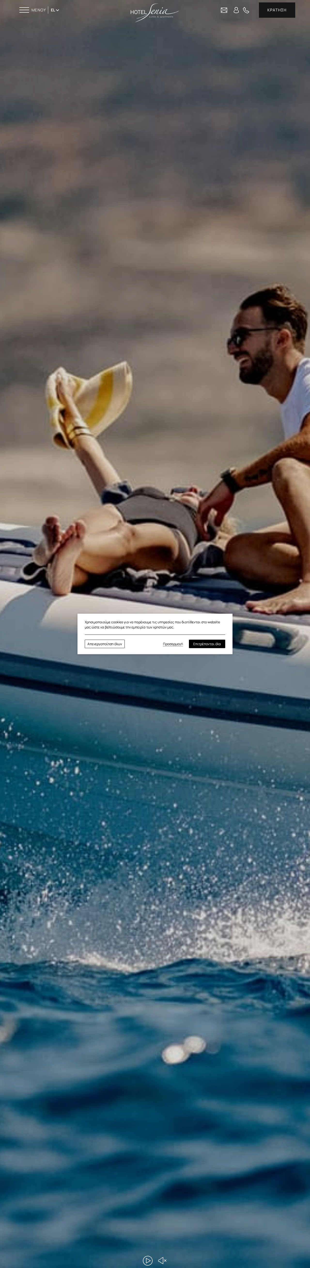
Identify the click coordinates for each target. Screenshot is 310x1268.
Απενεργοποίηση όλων (104, 644)
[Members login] (236, 9)
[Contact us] (224, 9)
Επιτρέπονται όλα (207, 644)
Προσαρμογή (173, 644)
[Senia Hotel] (155, 13)
